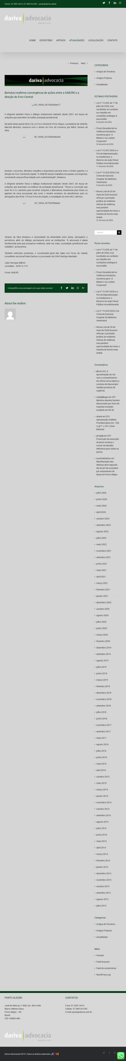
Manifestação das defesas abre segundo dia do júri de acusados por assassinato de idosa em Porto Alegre (107, 468)
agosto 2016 (102, 744)
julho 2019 (101, 667)
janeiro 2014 (102, 867)
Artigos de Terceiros (105, 71)
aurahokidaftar (103, 458)
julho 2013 (101, 905)
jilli (97, 371)
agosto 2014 (102, 822)
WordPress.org (103, 974)
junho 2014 (101, 835)
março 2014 (102, 854)
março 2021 (102, 583)
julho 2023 (101, 538)
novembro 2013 (103, 880)
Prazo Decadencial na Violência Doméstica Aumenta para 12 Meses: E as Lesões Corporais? (106, 134)
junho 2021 (101, 564)
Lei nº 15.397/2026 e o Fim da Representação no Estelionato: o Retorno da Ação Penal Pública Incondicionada (107, 157)
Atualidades (102, 84)
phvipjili (99, 436)
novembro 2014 (103, 802)
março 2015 (102, 789)
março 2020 (102, 634)
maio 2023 (101, 544)
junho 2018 (101, 718)
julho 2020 (101, 622)
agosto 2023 (102, 531)
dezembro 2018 (103, 693)
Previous (74, 63)
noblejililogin (102, 397)
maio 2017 (101, 738)
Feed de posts (103, 962)
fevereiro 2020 (103, 641)
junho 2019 (101, 673)
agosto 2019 (102, 660)
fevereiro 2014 (103, 860)
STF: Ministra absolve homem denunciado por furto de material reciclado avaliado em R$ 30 (108, 403)
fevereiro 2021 (103, 589)
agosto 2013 (102, 899)
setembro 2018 (103, 705)
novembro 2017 (103, 725)
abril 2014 (101, 847)
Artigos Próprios (104, 78)
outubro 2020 (102, 609)
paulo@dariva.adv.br (47, 4)
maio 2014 (101, 841)
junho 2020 (101, 628)
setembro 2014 (103, 815)
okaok (99, 416)
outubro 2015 (102, 776)
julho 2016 (101, 751)
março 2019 (102, 680)
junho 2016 (101, 757)
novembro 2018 (103, 699)
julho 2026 (101, 493)
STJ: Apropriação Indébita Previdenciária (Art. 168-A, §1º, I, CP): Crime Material (107, 423)
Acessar (100, 955)
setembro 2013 (103, 893)
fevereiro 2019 (103, 686)
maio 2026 (101, 505)
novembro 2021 (103, 551)
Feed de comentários (106, 968)
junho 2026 (101, 499)
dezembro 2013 (103, 873)
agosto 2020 (102, 615)
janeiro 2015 (102, 796)
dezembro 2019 (103, 647)
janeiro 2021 (102, 596)
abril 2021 (101, 576)
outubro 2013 (102, 886)
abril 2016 (101, 770)
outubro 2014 (102, 809)
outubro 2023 (102, 518)
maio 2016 (101, 764)
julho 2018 (101, 712)
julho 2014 (101, 828)
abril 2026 (101, 512)
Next (83, 63)
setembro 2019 (103, 654)
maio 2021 (101, 570)
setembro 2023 (103, 525)
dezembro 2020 (103, 602)
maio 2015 (101, 783)
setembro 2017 (103, 731)
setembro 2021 (103, 557)
